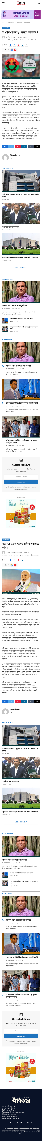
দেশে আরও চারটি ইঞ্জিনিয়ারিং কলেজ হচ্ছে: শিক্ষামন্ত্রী (21, 318)
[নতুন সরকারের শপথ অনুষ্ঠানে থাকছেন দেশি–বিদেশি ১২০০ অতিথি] (21, 244)
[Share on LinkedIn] (22, 45)
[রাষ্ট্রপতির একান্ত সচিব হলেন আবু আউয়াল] (21, 292)
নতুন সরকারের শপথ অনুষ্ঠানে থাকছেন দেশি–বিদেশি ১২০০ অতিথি (20, 257)
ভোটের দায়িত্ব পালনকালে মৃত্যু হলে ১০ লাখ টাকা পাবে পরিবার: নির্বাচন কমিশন (20, 195)
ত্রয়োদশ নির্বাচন (6, 28)
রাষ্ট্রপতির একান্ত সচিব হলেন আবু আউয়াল (14, 305)
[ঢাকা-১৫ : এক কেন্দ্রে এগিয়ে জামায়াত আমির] (21, 581)
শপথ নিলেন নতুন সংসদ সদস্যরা (10, 227)
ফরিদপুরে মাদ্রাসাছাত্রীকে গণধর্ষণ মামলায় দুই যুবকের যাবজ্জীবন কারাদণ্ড (21, 441)
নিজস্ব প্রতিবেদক (11, 37)
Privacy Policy (18, 489)
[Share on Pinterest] (18, 45)
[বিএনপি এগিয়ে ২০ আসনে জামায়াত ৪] (21, 66)
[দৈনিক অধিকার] (21, 3)
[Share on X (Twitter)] (14, 45)
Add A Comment (21, 268)
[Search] (39, 3)
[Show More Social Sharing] (26, 45)
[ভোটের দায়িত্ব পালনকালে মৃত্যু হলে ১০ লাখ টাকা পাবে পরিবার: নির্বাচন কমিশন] (21, 181)
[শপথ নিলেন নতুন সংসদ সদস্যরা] (21, 213)
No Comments (25, 40)
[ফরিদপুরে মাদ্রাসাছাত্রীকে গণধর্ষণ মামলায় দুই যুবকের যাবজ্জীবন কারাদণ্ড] (5, 329)
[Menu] (3, 3)
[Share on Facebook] (10, 45)
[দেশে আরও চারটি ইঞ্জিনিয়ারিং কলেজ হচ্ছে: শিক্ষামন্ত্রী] (5, 320)
